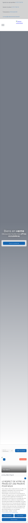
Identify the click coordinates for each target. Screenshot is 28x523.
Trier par (4, 449)
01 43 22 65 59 (13, 12)
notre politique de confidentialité (10, 512)
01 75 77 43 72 (15, 7)
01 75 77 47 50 (19, 2)
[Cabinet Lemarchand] (21, 25)
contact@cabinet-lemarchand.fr (11, 16)
